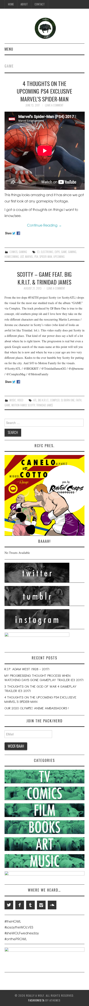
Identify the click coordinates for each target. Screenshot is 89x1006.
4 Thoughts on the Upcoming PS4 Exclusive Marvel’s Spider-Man (44, 91)
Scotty (31, 405)
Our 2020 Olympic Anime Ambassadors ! (37, 708)
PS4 (36, 257)
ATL (35, 400)
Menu (9, 49)
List (22, 257)
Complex (55, 400)
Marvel (29, 257)
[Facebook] (19, 905)
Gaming (23, 252)
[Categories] (45, 776)
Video (20, 400)
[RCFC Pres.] (45, 495)
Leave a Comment (54, 105)
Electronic (47, 252)
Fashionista (36, 1000)
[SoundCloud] (52, 905)
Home (11, 4)
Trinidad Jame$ (44, 405)
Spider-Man (46, 257)
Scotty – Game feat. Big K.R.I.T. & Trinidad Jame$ (44, 278)
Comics (13, 252)
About (24, 4)
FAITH (78, 400)
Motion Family (19, 405)
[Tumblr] (30, 905)
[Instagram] (41, 905)
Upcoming (59, 257)
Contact (40, 4)
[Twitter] (9, 905)
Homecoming (12, 257)
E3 (38, 252)
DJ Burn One (68, 400)
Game (64, 252)
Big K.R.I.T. (43, 400)
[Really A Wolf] (45, 28)
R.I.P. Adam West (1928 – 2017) (27, 669)
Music (13, 400)
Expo (57, 252)
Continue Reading (44, 225)
